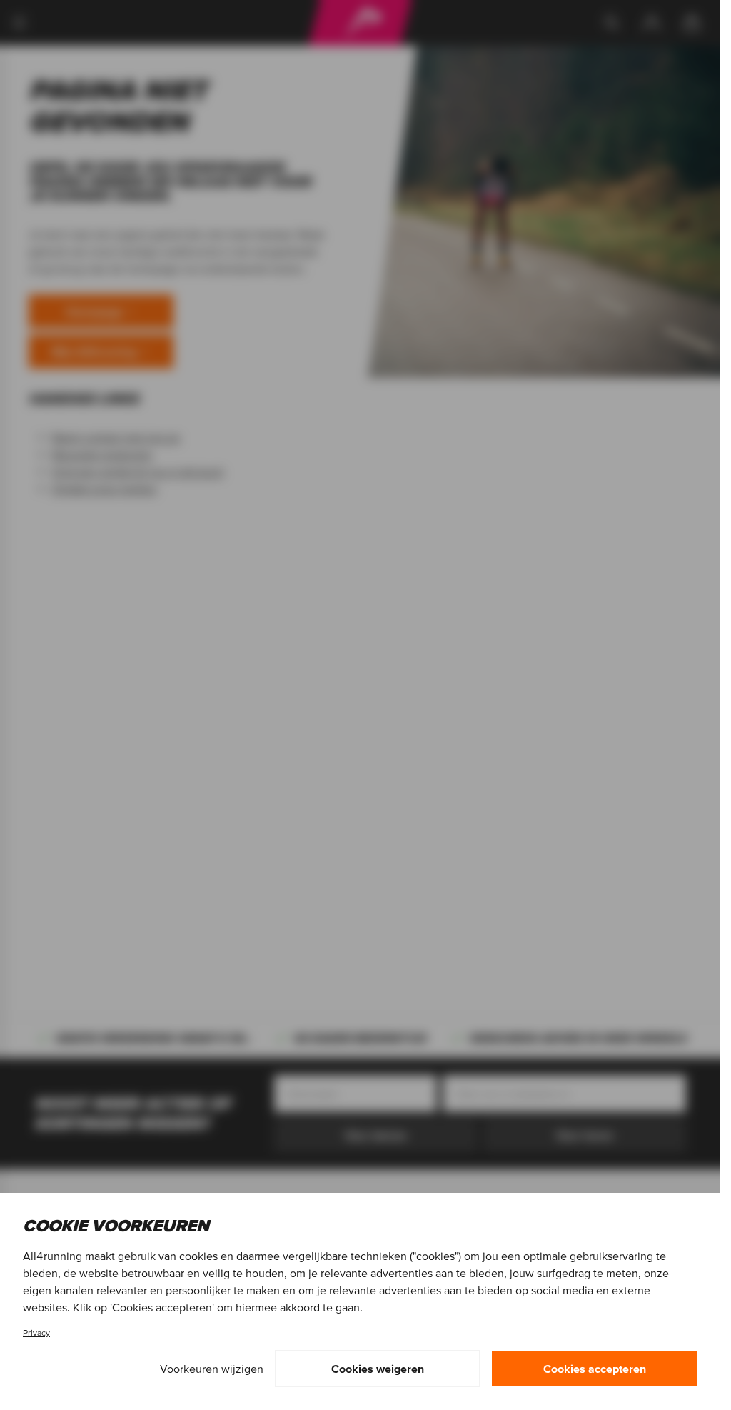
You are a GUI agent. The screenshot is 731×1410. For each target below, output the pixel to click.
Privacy (36, 1332)
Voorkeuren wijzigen (211, 1368)
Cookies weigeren (377, 1368)
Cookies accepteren (594, 1368)
